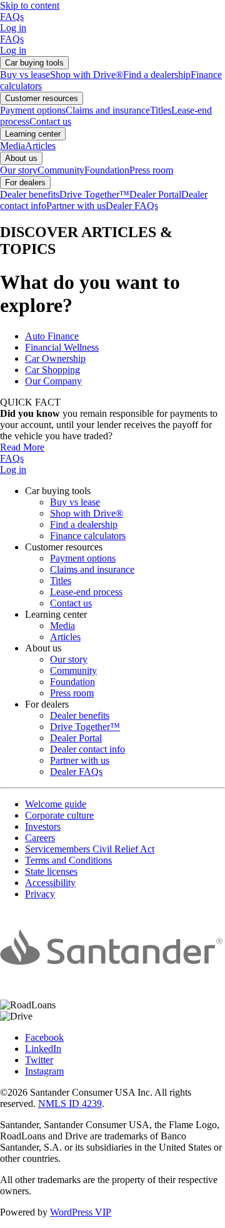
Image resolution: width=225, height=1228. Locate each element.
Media (12, 145)
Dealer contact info (87, 749)
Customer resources (41, 98)
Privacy (40, 894)
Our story (19, 170)
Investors (43, 826)
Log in (13, 27)
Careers (40, 837)
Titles (160, 110)
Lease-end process (86, 592)
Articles (40, 145)
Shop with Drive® (86, 74)
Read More (22, 447)
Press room (151, 170)
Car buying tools (34, 62)
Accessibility (50, 882)
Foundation (106, 170)
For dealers (25, 182)
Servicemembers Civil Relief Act (89, 849)
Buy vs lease (25, 74)
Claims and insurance (108, 110)
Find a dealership (157, 74)
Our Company (53, 381)
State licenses (51, 871)
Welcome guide (55, 804)
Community (61, 170)
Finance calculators (88, 535)
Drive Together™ (94, 194)
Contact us (50, 121)
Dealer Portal (155, 194)
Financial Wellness (62, 347)
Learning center (33, 134)
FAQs (12, 16)
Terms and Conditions (68, 860)
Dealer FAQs (132, 205)
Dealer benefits (29, 194)
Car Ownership (55, 358)
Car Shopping (52, 369)
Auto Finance (52, 336)
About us (21, 158)
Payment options (33, 110)
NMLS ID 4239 (70, 1103)
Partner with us (76, 205)
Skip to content (29, 5)
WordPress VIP (80, 1212)
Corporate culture (59, 815)
